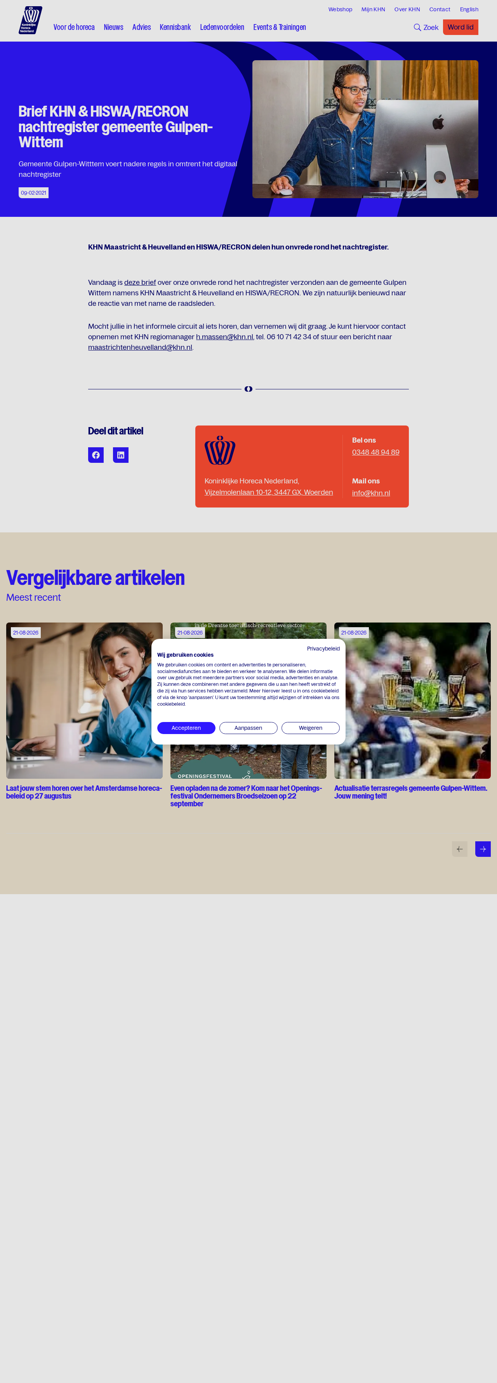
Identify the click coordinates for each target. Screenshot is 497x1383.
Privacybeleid (323, 648)
